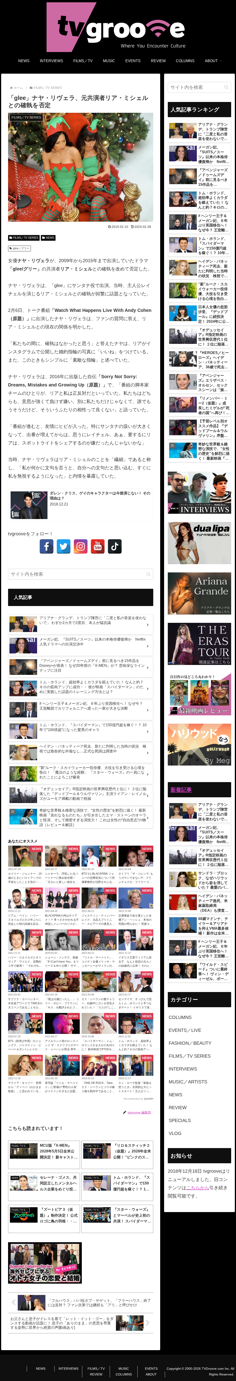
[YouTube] (97, 546)
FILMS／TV (96, 1368)
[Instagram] (80, 546)
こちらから (197, 1187)
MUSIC (123, 1368)
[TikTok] (114, 546)
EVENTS (151, 1368)
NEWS (50, 237)
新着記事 (181, 790)
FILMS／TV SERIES (25, 237)
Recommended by (133, 1098)
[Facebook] (46, 546)
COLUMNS (124, 1374)
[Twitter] (63, 546)
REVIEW (96, 1374)
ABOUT (151, 1374)
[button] (149, 574)
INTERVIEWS (68, 1368)
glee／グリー (21, 248)
